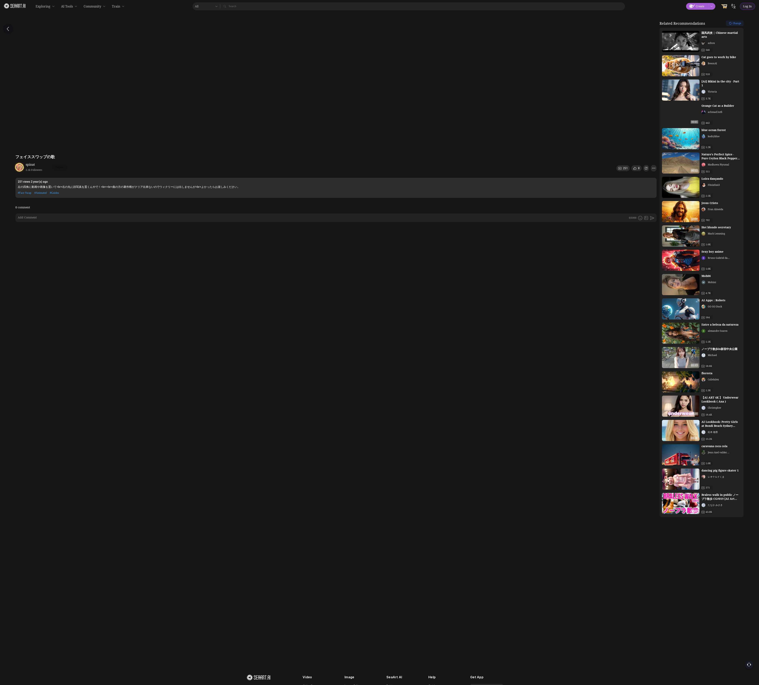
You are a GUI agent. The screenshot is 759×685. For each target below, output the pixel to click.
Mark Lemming (716, 233)
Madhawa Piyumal (718, 164)
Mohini (712, 282)
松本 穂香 (713, 432)
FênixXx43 (714, 185)
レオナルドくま (716, 476)
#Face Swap (24, 192)
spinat (30, 164)
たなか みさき (715, 505)
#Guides (54, 192)
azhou (711, 43)
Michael (712, 355)
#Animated (40, 192)
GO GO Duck (715, 306)
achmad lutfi (715, 112)
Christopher (714, 407)
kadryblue (713, 136)
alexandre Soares (717, 331)
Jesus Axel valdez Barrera (719, 452)
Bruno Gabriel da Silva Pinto (719, 258)
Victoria (712, 91)
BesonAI (712, 63)
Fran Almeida (715, 209)
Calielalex (713, 379)
